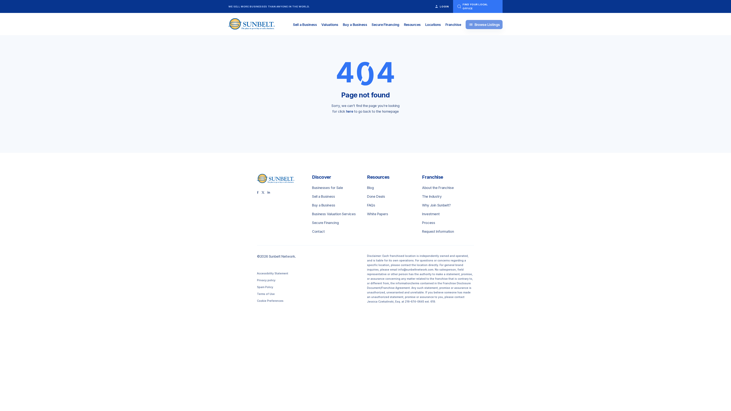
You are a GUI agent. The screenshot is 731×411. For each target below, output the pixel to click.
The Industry (432, 196)
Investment (431, 214)
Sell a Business (305, 25)
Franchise (453, 25)
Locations (433, 25)
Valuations (329, 25)
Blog (370, 188)
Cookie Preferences (270, 300)
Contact (318, 231)
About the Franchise (438, 188)
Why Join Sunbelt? (436, 205)
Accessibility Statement (272, 273)
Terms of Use (266, 294)
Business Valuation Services (334, 214)
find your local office (475, 6)
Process (428, 223)
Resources (412, 25)
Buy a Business (355, 25)
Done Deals (376, 196)
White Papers (377, 214)
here (349, 111)
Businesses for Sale (327, 188)
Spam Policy (265, 287)
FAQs (371, 205)
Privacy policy (266, 280)
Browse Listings (484, 24)
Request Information (438, 231)
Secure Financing (385, 25)
